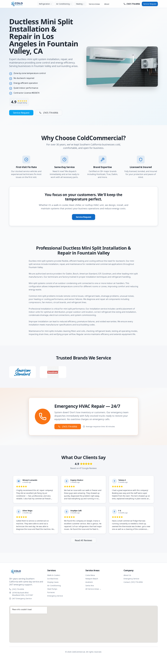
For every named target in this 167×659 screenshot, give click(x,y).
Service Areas (94, 4)
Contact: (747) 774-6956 (133, 582)
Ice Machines (52, 578)
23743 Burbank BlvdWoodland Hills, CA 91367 (22, 593)
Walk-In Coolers (53, 575)
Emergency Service (55, 596)
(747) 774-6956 (50, 112)
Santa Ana (89, 585)
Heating (79, 4)
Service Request (149, 4)
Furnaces (51, 592)
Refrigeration (44, 4)
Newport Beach (91, 578)
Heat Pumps (52, 589)
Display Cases (53, 582)
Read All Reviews (83, 540)
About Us (127, 575)
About (106, 4)
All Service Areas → (93, 589)
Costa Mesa (90, 575)
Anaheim (89, 582)
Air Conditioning (63, 4)
